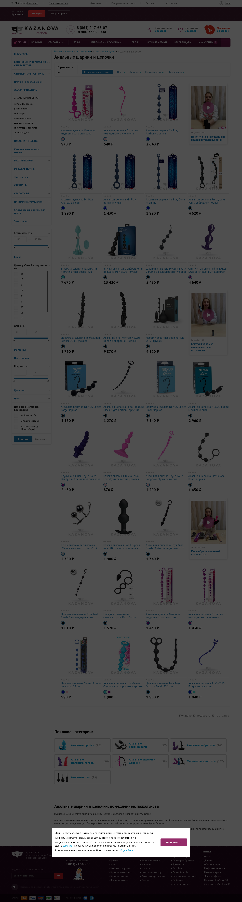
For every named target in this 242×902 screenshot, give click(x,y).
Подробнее (127, 850)
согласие (67, 845)
